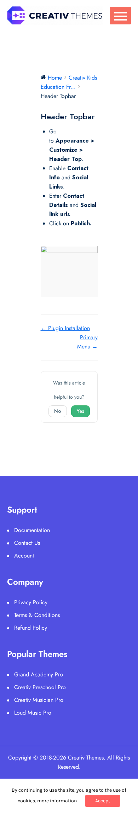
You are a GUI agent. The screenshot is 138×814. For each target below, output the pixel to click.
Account (24, 556)
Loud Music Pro (32, 713)
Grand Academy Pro (38, 674)
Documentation (32, 530)
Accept (102, 801)
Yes (80, 411)
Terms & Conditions (37, 615)
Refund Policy (30, 628)
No (57, 411)
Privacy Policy (30, 602)
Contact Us (27, 543)
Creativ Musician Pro (38, 700)
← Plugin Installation (65, 328)
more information (57, 801)
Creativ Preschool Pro (40, 687)
